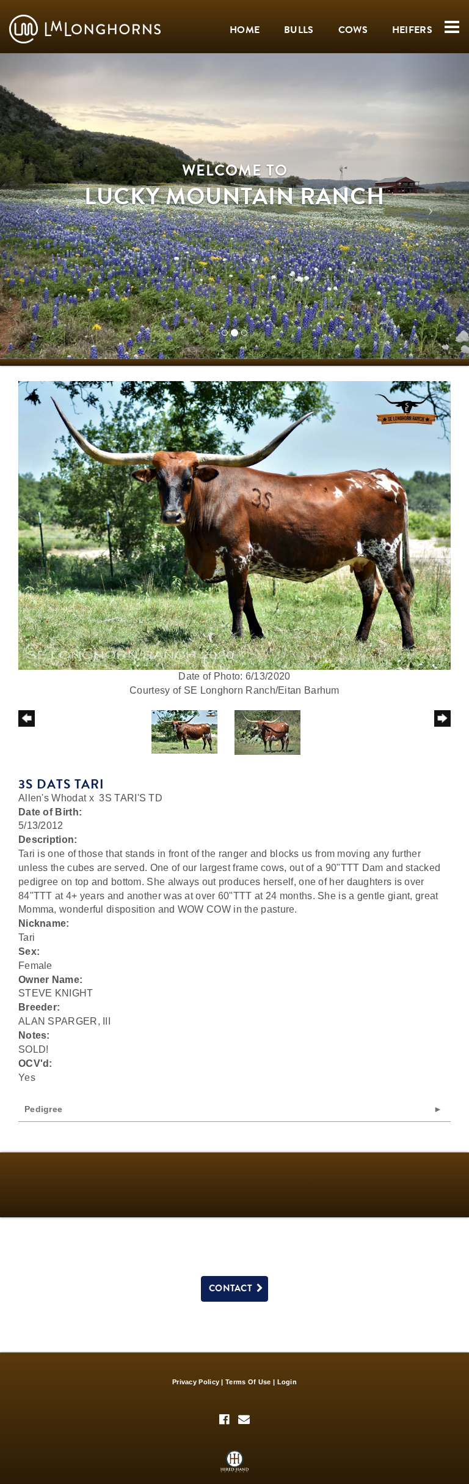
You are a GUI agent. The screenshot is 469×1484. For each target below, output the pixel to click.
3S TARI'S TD (130, 798)
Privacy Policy (195, 1382)
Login (287, 1382)
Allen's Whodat (52, 798)
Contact (232, 1288)
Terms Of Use (248, 1382)
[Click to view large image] (234, 524)
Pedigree (43, 1109)
